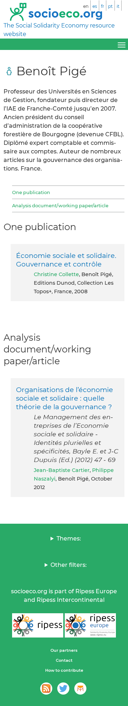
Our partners (64, 650)
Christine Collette (56, 274)
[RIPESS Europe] (90, 625)
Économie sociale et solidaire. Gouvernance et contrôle (66, 259)
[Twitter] (63, 688)
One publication (31, 192)
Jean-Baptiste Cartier (62, 470)
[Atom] (46, 688)
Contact (64, 660)
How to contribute (64, 670)
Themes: (69, 538)
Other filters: (68, 565)
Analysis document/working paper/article (60, 205)
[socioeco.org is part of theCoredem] (80, 688)
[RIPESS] (37, 625)
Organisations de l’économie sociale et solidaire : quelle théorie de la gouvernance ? (64, 398)
